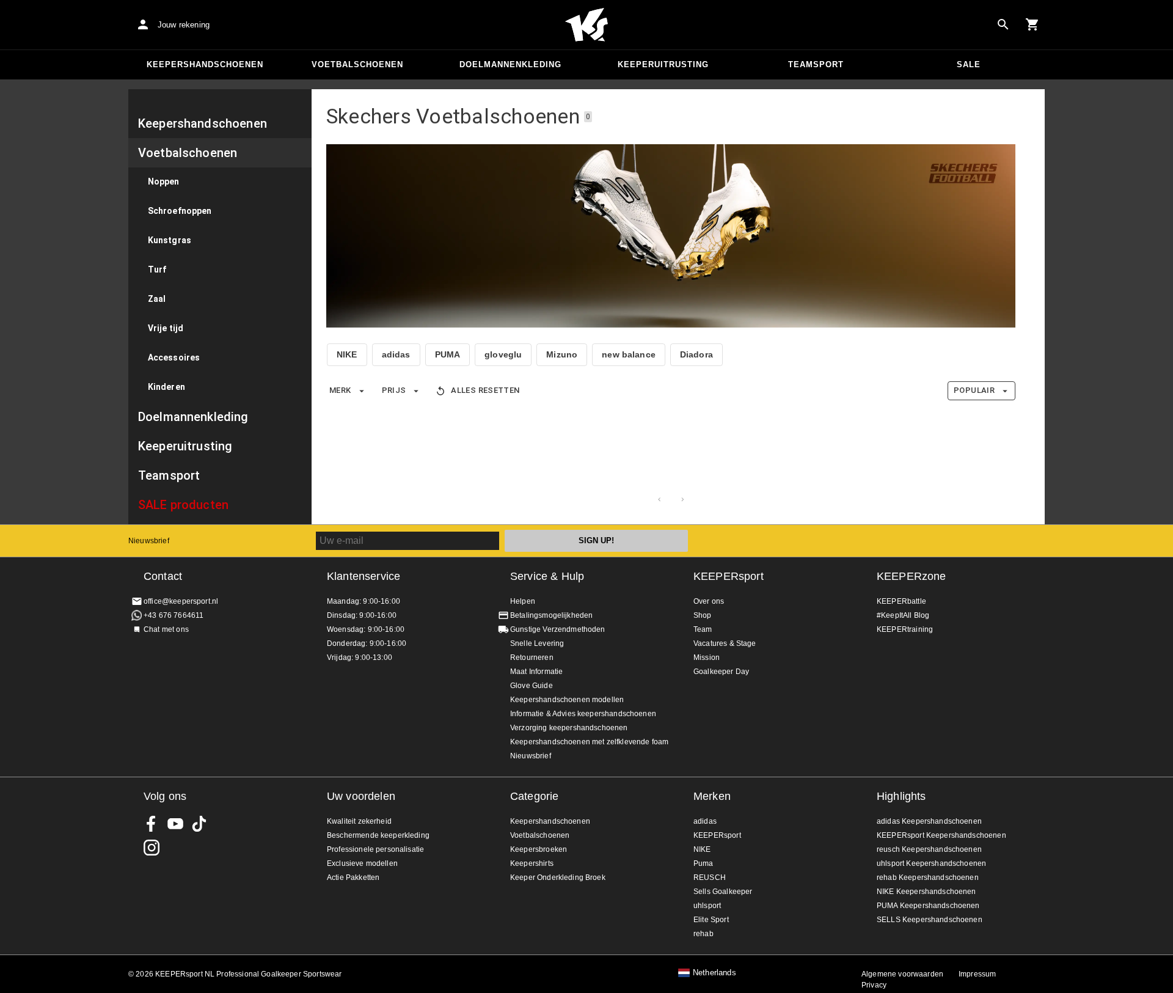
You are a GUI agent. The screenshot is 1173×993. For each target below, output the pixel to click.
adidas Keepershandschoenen (929, 821)
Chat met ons (166, 629)
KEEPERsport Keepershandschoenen (941, 835)
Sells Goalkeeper (722, 891)
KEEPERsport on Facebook (151, 824)
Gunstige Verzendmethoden (557, 629)
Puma (703, 863)
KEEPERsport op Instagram (151, 848)
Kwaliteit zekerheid (359, 821)
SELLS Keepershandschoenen (929, 919)
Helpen (522, 601)
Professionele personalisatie (375, 849)
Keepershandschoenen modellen (567, 699)
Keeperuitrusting (663, 64)
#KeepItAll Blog (903, 615)
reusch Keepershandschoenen (929, 849)
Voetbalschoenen (357, 64)
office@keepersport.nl (181, 601)
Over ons (708, 601)
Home (586, 25)
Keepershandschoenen (205, 64)
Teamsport (816, 64)
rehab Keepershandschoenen (928, 877)
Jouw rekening (184, 24)
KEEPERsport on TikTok (199, 824)
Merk (340, 390)
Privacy (873, 985)
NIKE (347, 354)
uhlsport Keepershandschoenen (931, 863)
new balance (629, 354)
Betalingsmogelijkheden (551, 615)
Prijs (394, 390)
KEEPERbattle (901, 601)
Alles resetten (485, 390)
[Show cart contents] (1032, 24)
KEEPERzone (911, 576)
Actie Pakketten (353, 877)
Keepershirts (532, 863)
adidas (396, 354)
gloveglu (503, 354)
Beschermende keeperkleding (378, 835)
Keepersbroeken (538, 849)
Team (702, 629)
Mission (706, 657)
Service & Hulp (547, 576)
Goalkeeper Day (721, 671)
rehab (703, 933)
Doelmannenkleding (510, 64)
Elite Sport (711, 919)
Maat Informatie (536, 671)
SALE (969, 64)
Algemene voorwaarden (902, 974)
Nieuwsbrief (148, 541)
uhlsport (707, 905)
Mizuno (561, 354)
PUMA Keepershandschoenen (928, 905)
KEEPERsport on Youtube (175, 824)
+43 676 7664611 (173, 615)
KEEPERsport (728, 576)
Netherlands (714, 973)
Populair (974, 390)
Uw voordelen (361, 796)
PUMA (448, 354)
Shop (702, 615)
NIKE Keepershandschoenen (926, 891)
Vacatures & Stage (724, 643)
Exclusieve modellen (362, 863)
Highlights (901, 796)
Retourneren (532, 657)
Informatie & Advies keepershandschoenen (583, 713)
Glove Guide (531, 685)
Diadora (696, 354)
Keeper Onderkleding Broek (557, 877)
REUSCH (709, 877)
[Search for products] (1003, 24)
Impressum (977, 974)
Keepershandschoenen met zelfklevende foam (589, 742)
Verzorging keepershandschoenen (569, 728)
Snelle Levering (537, 643)
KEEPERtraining (905, 629)
